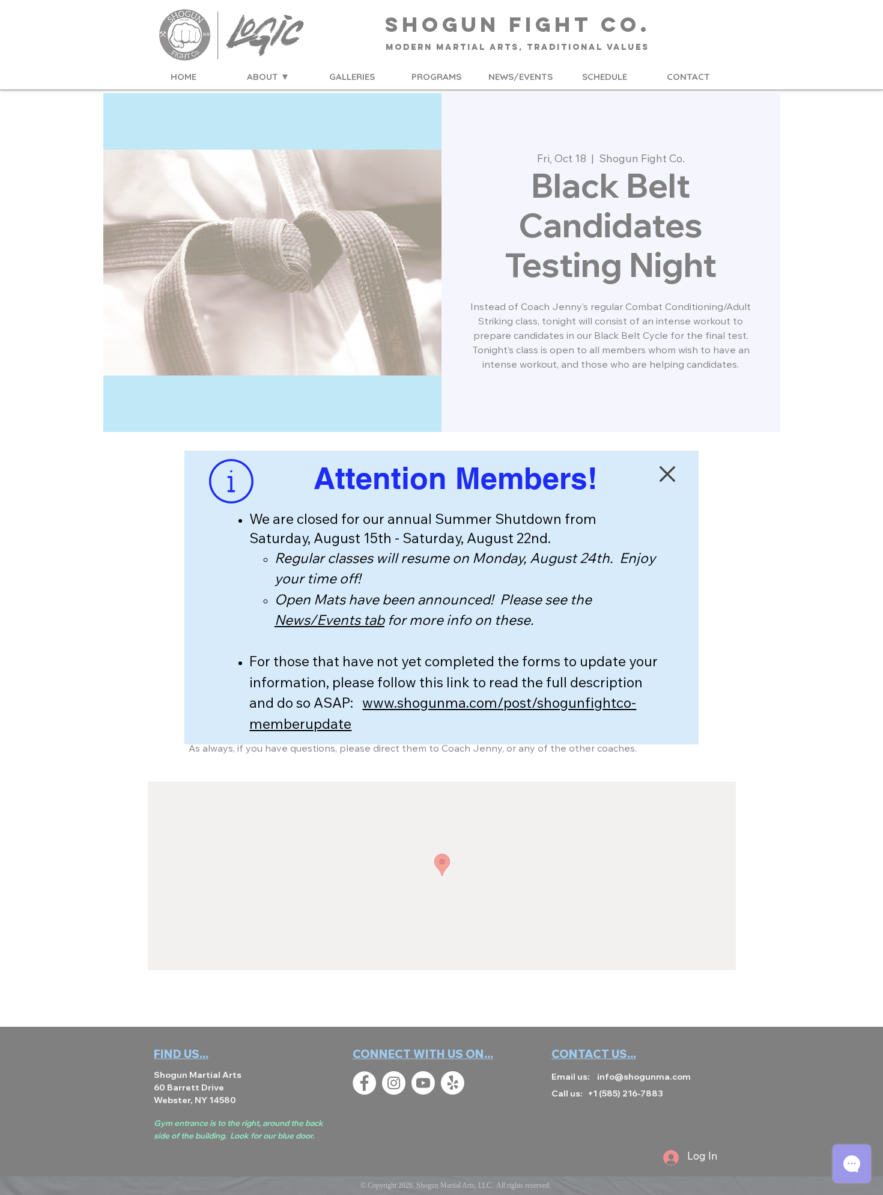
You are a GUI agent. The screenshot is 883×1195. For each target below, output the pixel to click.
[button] (667, 474)
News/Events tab (329, 621)
